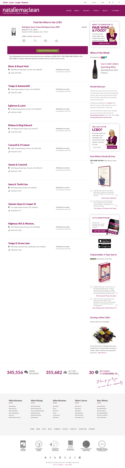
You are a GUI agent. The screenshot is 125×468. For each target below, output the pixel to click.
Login (102, 2)
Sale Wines (56, 417)
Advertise (83, 429)
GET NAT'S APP (99, 231)
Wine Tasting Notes (14, 413)
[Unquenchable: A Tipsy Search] (104, 273)
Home (68, 10)
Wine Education (79, 415)
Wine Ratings (12, 406)
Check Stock (37, 36)
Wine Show (78, 408)
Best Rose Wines (101, 410)
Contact (94, 2)
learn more (101, 353)
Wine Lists (11, 415)
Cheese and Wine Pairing (37, 410)
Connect (57, 429)
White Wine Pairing (36, 415)
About (85, 2)
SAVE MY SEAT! (104, 43)
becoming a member (97, 115)
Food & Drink (56, 415)
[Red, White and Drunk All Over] (104, 177)
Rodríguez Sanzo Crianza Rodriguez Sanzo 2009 (41, 27)
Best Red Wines (101, 406)
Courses (115, 10)
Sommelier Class (79, 417)
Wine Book (78, 410)
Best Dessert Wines (102, 415)
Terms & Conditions (58, 464)
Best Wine (55, 406)
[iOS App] (104, 241)
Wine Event (78, 406)
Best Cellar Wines (101, 417)
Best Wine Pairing (35, 406)
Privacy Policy (68, 464)
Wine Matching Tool (36, 408)
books (110, 103)
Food (95, 10)
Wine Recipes (34, 417)
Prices (54, 408)
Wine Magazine (79, 413)
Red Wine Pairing (35, 413)
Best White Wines (102, 408)
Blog (105, 10)
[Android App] (104, 246)
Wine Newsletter (13, 410)
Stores (54, 413)
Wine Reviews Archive (15, 417)
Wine (76, 10)
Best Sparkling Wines (102, 413)
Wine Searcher (13, 408)
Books (86, 10)
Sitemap (92, 429)
